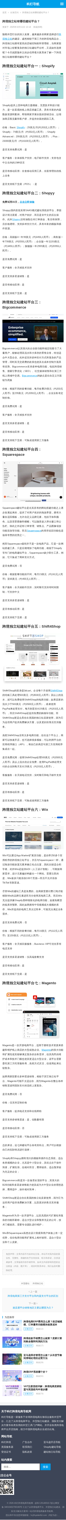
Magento (46, 1050)
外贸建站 (25, 1283)
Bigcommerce (29, 375)
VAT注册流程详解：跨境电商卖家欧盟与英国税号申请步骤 (43, 1388)
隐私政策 (27, 1451)
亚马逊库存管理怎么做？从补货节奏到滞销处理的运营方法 (43, 1357)
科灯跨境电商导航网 (23, 1503)
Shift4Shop (56, 690)
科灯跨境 (6, 1442)
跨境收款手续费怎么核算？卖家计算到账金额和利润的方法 (43, 1340)
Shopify (21, 127)
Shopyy (16, 219)
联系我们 (27, 1447)
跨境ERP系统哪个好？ (36, 1371)
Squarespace (34, 530)
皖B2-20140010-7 (43, 1503)
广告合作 (27, 1442)
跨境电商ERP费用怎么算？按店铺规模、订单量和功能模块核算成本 (43, 1323)
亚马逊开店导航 (52, 1442)
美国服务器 (7, 1447)
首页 (4, 12)
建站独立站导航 (52, 1451)
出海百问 (14, 12)
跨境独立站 (38, 1283)
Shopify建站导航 (52, 1447)
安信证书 (6, 1451)
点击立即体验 (27, 202)
